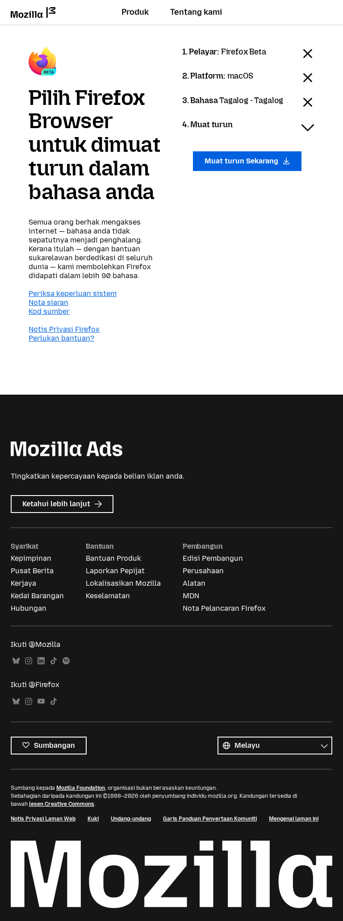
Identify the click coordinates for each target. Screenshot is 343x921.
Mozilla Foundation (80, 788)
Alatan (194, 583)
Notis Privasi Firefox (64, 329)
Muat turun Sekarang (242, 161)
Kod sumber (49, 311)
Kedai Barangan (37, 596)
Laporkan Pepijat (115, 571)
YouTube (41, 701)
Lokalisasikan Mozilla (123, 583)
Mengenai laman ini (293, 819)
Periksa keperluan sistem (73, 293)
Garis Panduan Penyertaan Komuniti (210, 819)
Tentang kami (196, 12)
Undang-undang (131, 819)
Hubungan (28, 608)
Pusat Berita (32, 571)
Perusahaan (203, 571)
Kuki (93, 819)
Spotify (66, 661)
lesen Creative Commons (61, 804)
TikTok (53, 661)
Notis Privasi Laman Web (43, 819)
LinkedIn (41, 661)
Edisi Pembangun (213, 558)
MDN (191, 596)
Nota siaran (48, 302)
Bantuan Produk (113, 558)
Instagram (28, 661)
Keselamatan (108, 596)
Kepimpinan (31, 558)
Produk (135, 12)
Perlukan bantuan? (61, 338)
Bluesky (16, 661)
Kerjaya (23, 583)
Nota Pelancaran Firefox (224, 608)
